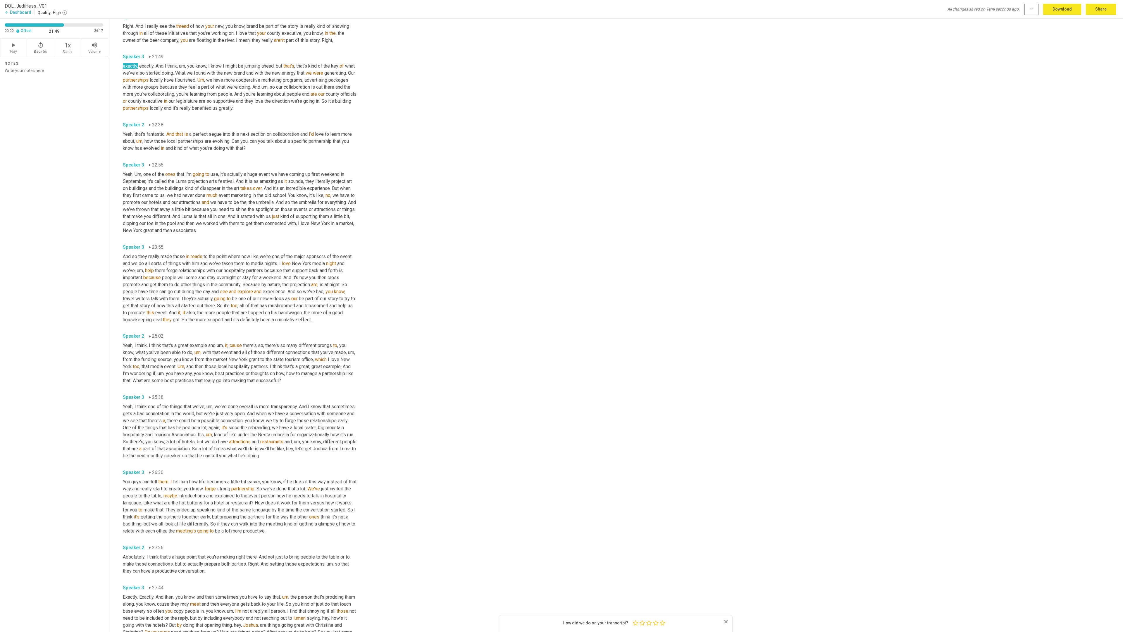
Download (1062, 9)
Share (1101, 9)
